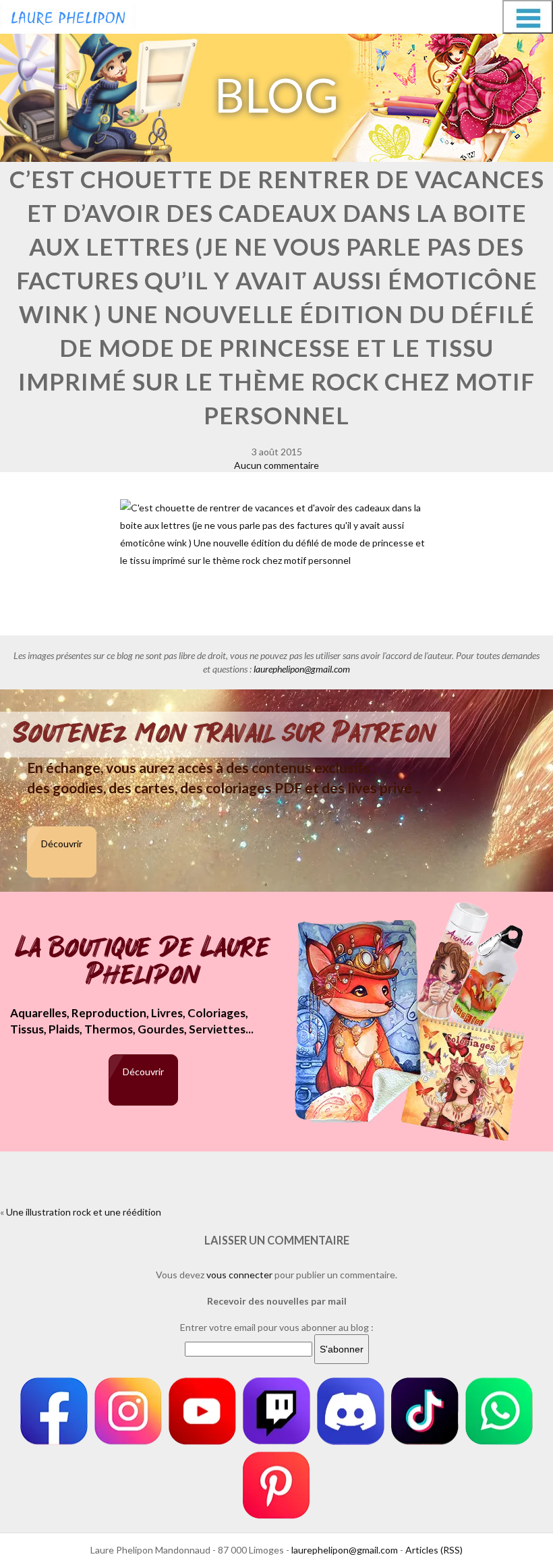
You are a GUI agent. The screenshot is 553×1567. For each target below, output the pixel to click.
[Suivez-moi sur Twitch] (276, 1411)
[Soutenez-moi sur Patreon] (276, 1485)
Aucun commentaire (276, 465)
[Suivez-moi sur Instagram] (128, 1411)
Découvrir (61, 843)
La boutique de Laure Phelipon (143, 962)
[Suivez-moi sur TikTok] (425, 1411)
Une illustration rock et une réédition (83, 1212)
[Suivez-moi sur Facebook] (54, 1411)
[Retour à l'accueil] (68, 15)
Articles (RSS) (434, 1550)
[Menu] (527, 17)
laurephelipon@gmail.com (302, 669)
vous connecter (239, 1274)
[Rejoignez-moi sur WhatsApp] (499, 1411)
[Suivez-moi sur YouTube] (202, 1411)
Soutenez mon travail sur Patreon (224, 733)
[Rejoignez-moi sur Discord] (350, 1411)
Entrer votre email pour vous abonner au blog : (277, 1327)
